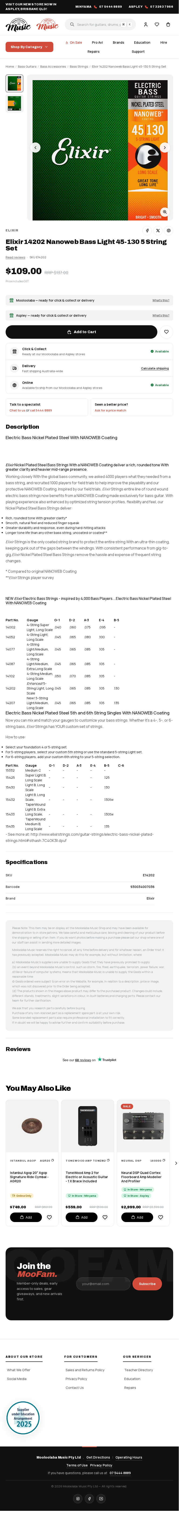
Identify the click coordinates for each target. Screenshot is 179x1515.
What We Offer (18, 1370)
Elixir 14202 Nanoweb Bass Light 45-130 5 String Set (129, 66)
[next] (176, 1163)
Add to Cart (85, 332)
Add (29, 1217)
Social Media (17, 1379)
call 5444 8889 (41, 410)
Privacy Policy (76, 1379)
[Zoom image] (164, 212)
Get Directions (98, 1457)
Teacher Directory (138, 1370)
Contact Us (75, 1387)
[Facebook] (89, 1498)
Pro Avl (97, 42)
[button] (166, 332)
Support (138, 51)
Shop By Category (26, 47)
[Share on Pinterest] (168, 230)
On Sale (76, 42)
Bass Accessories (53, 66)
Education (142, 42)
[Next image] (165, 147)
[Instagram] (77, 1498)
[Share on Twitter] (157, 230)
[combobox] (100, 24)
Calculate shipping (155, 368)
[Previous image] (35, 147)
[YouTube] (101, 1498)
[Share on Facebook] (147, 230)
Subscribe (147, 1284)
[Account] (146, 24)
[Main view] (14, 83)
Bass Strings (79, 66)
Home (10, 66)
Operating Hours (128, 1457)
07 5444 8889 (120, 1473)
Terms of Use (77, 1465)
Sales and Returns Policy (85, 1370)
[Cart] (168, 24)
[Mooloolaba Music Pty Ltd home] (33, 24)
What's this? (160, 300)
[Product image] (14, 103)
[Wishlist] (157, 24)
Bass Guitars (27, 66)
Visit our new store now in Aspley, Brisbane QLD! (31, 7)
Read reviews (15, 257)
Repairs (94, 51)
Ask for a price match (110, 410)
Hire (163, 42)
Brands (118, 42)
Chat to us (17, 410)
